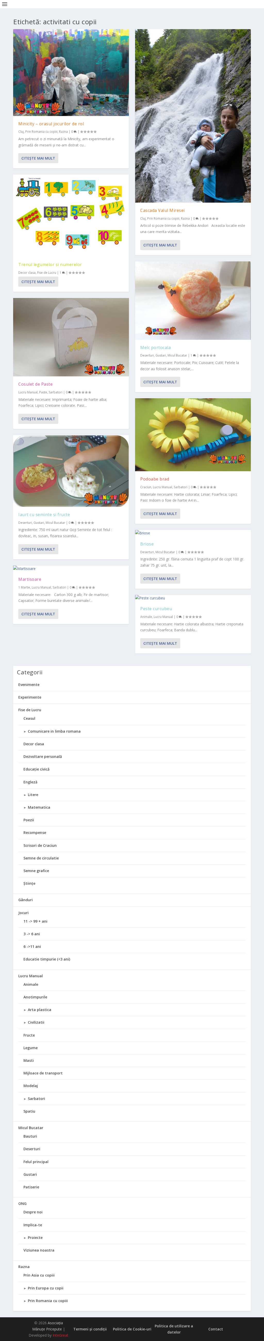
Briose (147, 544)
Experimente (29, 697)
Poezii (28, 819)
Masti (28, 1060)
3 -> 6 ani (31, 933)
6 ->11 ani (32, 946)
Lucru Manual (28, 392)
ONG (22, 1203)
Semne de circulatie (41, 858)
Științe (29, 883)
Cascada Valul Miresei (162, 210)
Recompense (34, 832)
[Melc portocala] (193, 300)
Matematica (39, 807)
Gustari (39, 522)
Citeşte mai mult (38, 158)
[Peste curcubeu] (193, 598)
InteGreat (60, 1335)
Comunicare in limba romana (54, 731)
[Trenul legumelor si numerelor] (71, 216)
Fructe (29, 1035)
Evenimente (28, 684)
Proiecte (35, 1237)
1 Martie (24, 587)
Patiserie (31, 1187)
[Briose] (193, 533)
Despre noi (33, 1212)
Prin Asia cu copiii (39, 1275)
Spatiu (29, 1111)
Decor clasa (27, 272)
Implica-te (32, 1224)
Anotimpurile (35, 997)
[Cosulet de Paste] (71, 337)
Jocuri (23, 912)
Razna (63, 131)
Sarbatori (55, 392)
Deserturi (25, 522)
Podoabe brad (154, 479)
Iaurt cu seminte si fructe (44, 514)
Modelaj (30, 1085)
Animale (146, 617)
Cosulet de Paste (35, 384)
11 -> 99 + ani (35, 921)
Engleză (30, 782)
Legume (30, 1047)
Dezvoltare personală (42, 756)
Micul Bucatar (55, 522)
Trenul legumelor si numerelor (50, 264)
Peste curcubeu (156, 608)
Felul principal (35, 1161)
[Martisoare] (71, 569)
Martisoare (29, 579)
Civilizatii (36, 1022)
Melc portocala (155, 347)
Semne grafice (36, 870)
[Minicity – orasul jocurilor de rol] (71, 72)
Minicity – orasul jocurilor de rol (51, 124)
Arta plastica (39, 1009)
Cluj (21, 131)
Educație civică (36, 769)
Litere (33, 794)
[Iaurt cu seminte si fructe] (71, 471)
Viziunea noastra (38, 1250)
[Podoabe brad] (193, 434)
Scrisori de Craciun (40, 845)
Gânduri (25, 899)
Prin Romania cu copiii (41, 131)
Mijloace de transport (43, 1073)
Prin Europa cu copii (45, 1288)
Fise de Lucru (46, 272)
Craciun (145, 487)
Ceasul (29, 718)
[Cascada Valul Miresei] (193, 116)
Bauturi (30, 1136)
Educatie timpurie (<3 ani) (46, 959)
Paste (43, 392)
